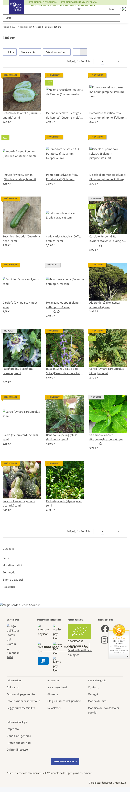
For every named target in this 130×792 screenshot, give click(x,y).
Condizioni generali (19, 736)
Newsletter (54, 708)
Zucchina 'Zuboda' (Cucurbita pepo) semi (21, 238)
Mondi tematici (12, 565)
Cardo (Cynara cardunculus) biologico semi (106, 371)
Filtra (10, 52)
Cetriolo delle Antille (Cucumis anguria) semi (21, 115)
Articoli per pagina (55, 52)
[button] (90, 9)
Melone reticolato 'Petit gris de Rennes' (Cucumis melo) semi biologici (63, 115)
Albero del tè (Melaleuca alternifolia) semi (104, 305)
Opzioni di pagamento (21, 694)
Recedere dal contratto (65, 761)
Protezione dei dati (19, 743)
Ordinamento (28, 52)
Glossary (52, 694)
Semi (6, 558)
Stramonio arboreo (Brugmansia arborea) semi (106, 437)
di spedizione (84, 773)
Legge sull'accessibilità (21, 708)
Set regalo (9, 572)
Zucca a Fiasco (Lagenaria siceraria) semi (19, 503)
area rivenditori (57, 687)
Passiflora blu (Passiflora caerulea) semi (18, 371)
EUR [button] (79, 9)
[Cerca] (123, 18)
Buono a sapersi (13, 580)
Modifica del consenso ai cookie (103, 710)
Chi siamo (13, 687)
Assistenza (9, 587)
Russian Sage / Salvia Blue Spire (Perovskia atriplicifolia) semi (64, 371)
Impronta (13, 729)
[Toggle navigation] (4, 7)
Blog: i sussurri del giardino (64, 701)
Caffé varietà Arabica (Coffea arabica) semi (64, 238)
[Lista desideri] (97, 9)
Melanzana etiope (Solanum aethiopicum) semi (63, 305)
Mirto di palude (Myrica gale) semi (64, 503)
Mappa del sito (97, 701)
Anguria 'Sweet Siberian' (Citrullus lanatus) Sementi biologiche (19, 177)
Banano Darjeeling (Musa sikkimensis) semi (61, 437)
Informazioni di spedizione (23, 701)
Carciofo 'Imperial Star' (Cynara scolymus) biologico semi (107, 238)
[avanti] (124, 61)
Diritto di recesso (17, 750)
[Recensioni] (95, 245)
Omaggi (93, 694)
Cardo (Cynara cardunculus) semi (20, 437)
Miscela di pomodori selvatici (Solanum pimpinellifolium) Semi (107, 177)
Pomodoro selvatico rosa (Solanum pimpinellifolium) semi (106, 115)
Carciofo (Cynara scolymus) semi (20, 305)
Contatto (93, 687)
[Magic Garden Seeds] (16, 10)
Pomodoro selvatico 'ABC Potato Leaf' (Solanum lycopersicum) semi (62, 177)
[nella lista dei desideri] (35, 79)
